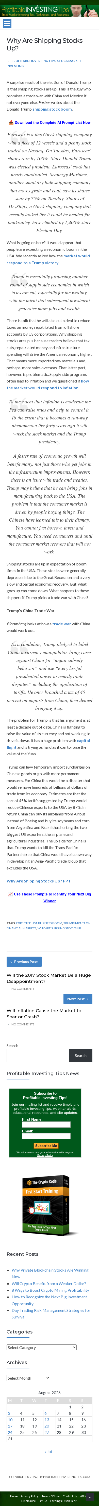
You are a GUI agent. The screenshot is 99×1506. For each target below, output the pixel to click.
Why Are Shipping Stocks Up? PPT (39, 880)
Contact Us (70, 1496)
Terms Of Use (51, 1496)
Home (14, 1496)
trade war (61, 623)
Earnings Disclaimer (63, 1500)
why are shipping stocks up (59, 928)
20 (46, 1425)
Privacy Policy (30, 1496)
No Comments (22, 988)
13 (46, 1419)
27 (46, 1432)
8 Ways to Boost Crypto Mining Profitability (50, 1290)
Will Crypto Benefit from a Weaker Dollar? (49, 1283)
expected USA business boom (39, 923)
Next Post (76, 999)
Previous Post (26, 961)
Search (12, 1045)
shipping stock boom (52, 109)
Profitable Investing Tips (33, 61)
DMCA (43, 1500)
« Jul (48, 1451)
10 (10, 1419)
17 (10, 1425)
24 (10, 1432)
